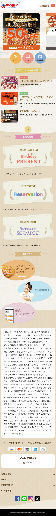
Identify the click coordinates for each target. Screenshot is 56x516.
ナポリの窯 (43, 430)
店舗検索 (29, 463)
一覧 (27, 129)
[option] (28, 31)
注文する (45, 6)
